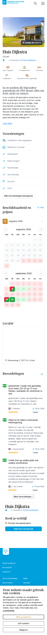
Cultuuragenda (10, 578)
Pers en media (9, 563)
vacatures (7, 583)
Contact (6, 572)
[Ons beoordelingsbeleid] (41, 374)
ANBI (25, 578)
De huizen (7, 567)
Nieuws (26, 583)
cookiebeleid (8, 610)
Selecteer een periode (23, 529)
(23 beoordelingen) (28, 60)
